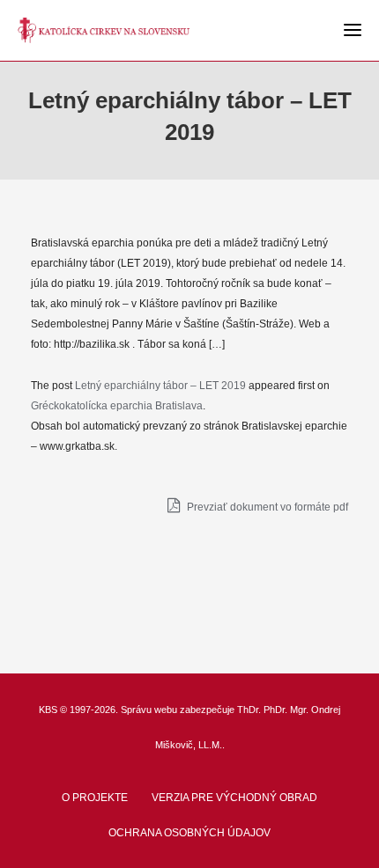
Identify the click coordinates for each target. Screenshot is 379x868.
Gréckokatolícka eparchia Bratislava (117, 406)
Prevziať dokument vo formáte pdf (266, 507)
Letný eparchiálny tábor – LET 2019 (160, 385)
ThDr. (249, 709)
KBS (48, 709)
